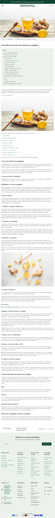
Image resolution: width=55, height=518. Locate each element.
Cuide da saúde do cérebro (9, 155)
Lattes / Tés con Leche (6, 460)
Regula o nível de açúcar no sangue (11, 147)
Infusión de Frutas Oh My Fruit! (35, 471)
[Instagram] (45, 490)
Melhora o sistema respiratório (9, 138)
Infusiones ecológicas (20, 460)
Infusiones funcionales (20, 472)
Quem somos (34, 486)
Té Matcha (3, 458)
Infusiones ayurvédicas (20, 468)
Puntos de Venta (35, 504)
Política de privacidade (20, 494)
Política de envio (21, 497)
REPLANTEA (30, 514)
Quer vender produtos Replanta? (35, 501)
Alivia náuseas (6, 135)
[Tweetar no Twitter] (49, 429)
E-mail (6, 444)
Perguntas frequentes (20, 486)
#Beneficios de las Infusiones (22, 428)
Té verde (3, 456)
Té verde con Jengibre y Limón (48, 462)
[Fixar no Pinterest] (52, 429)
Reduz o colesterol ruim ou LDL (10, 152)
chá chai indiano (15, 171)
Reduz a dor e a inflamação (9, 150)
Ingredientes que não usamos (35, 497)
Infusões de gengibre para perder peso (10, 307)
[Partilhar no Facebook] (46, 429)
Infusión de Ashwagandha (47, 474)
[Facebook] (45, 487)
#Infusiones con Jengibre (21, 430)
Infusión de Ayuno (48, 471)
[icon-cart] (52, 5)
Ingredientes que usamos (35, 493)
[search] (49, 5)
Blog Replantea (10, 39)
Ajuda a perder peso (7, 145)
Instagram (49, 491)
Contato (33, 490)
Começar (3, 39)
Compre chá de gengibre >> (7, 95)
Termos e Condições (20, 490)
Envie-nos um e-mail (8, 498)
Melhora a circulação (7, 143)
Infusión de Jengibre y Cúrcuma (47, 467)
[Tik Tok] (45, 494)
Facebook (49, 487)
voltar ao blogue (7, 428)
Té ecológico (4, 462)
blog (32, 488)
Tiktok (48, 494)
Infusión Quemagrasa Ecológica (34, 459)
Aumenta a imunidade (8, 140)
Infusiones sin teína (22, 457)
